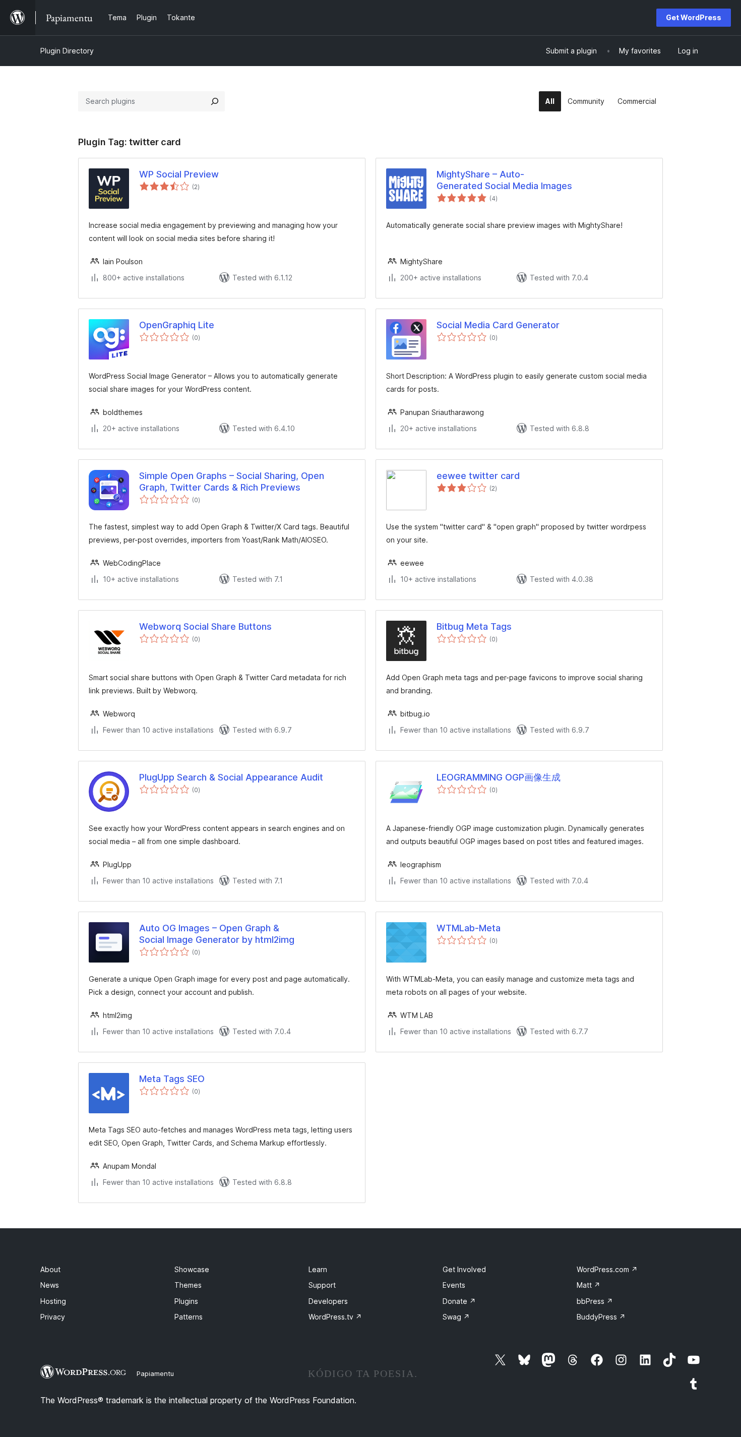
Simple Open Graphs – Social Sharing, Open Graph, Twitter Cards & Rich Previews (231, 481)
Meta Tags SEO (172, 1078)
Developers (328, 1301)
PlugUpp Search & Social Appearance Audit (231, 777)
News (49, 1285)
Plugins (186, 1301)
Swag (456, 1316)
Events (454, 1285)
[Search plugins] (215, 101)
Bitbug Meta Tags (474, 626)
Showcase (191, 1269)
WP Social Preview (179, 174)
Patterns (188, 1316)
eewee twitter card (478, 475)
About (50, 1269)
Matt (588, 1285)
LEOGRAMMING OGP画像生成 (499, 777)
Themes (188, 1285)
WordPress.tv (335, 1316)
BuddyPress (601, 1316)
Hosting (53, 1301)
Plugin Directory (67, 50)
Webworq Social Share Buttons (205, 626)
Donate (459, 1301)
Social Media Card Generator (498, 325)
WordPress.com (607, 1269)
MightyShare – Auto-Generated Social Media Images (504, 180)
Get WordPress (693, 17)
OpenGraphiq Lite (176, 325)
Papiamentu (155, 1373)
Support (322, 1285)
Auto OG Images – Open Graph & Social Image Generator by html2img (216, 934)
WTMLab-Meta (469, 928)
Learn (317, 1269)
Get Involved (464, 1269)
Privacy (52, 1316)
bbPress (595, 1301)
